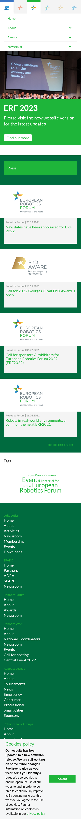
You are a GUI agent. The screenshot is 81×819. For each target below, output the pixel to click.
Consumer (12, 699)
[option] (40, 98)
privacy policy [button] (36, 813)
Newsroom (15, 46)
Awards (13, 37)
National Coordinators (22, 639)
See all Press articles (60, 444)
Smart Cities (14, 710)
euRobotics (11, 515)
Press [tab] (12, 168)
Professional (14, 705)
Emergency (13, 694)
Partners (11, 570)
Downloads (13, 551)
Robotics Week (13, 624)
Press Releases (46, 475)
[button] (7, 7)
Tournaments (14, 683)
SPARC (8, 560)
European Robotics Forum (40, 487)
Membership (14, 541)
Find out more (18, 137)
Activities (11, 530)
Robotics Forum (14, 594)
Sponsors (11, 715)
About (12, 27)
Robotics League (14, 668)
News (8, 689)
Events (31, 479)
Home (11, 18)
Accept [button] (62, 778)
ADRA (9, 575)
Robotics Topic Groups (18, 724)
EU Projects (30, 475)
